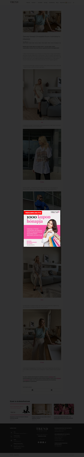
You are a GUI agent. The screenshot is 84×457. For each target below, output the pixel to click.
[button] (58, 211)
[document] (42, 228)
